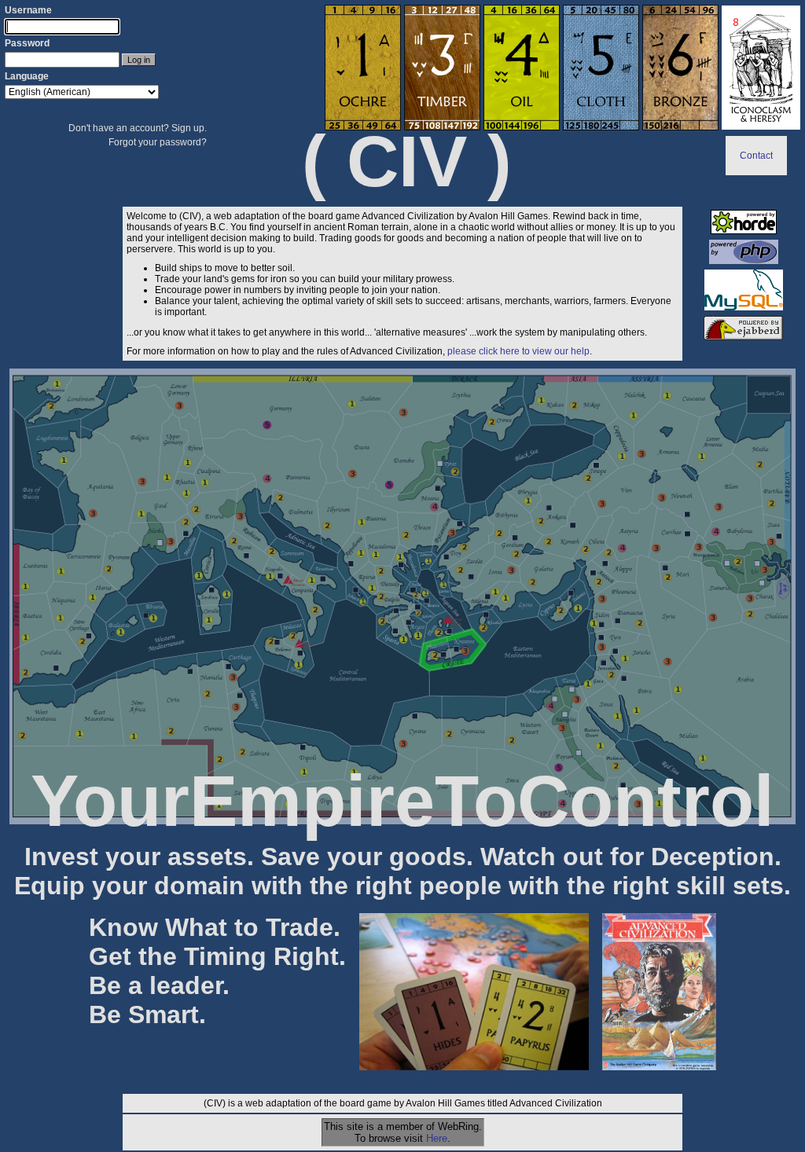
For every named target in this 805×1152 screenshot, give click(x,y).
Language (27, 76)
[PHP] (743, 260)
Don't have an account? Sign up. (137, 128)
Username (28, 10)
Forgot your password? (157, 142)
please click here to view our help (518, 351)
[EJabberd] (743, 337)
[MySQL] (743, 307)
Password (27, 43)
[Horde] (744, 231)
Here (436, 1138)
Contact (756, 155)
